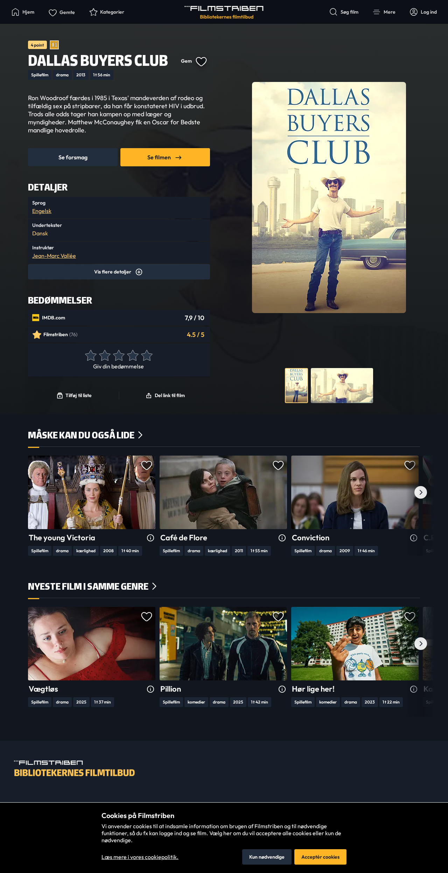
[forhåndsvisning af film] (296, 385)
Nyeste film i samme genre (88, 586)
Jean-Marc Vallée (54, 255)
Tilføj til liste (78, 395)
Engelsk (41, 210)
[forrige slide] (27, 492)
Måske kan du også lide (81, 435)
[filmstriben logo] (224, 12)
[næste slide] (420, 492)
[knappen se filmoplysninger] (150, 538)
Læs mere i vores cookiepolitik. (140, 856)
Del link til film (170, 395)
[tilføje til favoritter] (201, 61)
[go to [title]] (91, 492)
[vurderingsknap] (90, 355)
